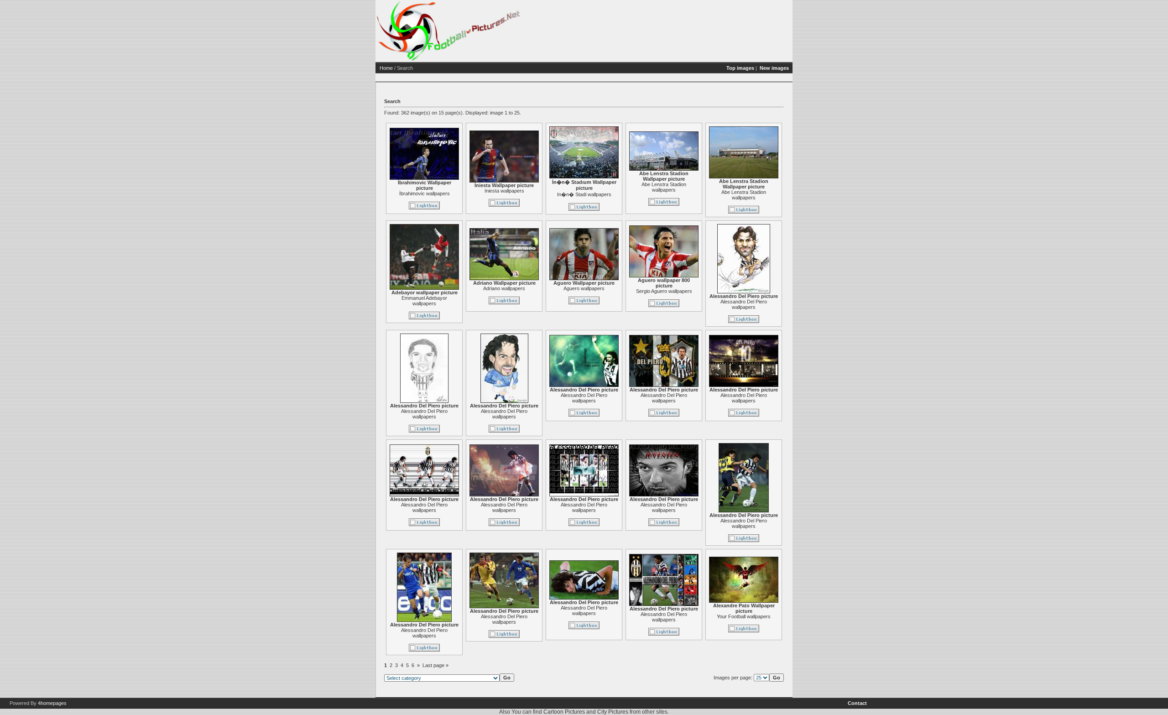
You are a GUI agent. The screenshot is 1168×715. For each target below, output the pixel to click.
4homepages (52, 703)
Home (386, 68)
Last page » (435, 665)
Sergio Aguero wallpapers (664, 291)
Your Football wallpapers (744, 616)
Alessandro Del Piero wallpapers (743, 304)
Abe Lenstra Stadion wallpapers (663, 187)
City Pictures (612, 712)
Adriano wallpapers (504, 288)
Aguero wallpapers (584, 288)
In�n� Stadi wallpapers (584, 194)
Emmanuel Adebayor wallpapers (424, 300)
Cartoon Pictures (564, 712)
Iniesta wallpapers (504, 190)
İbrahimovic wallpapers (424, 193)
